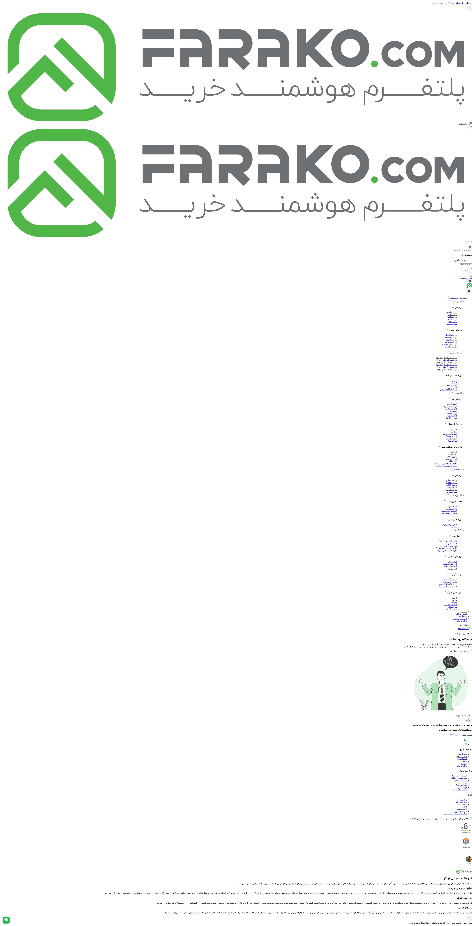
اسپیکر (454, 527)
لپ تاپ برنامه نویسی (448, 344)
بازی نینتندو (452, 562)
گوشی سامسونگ (450, 406)
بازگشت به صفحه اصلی (460, 651)
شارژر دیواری (451, 459)
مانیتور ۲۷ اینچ (451, 483)
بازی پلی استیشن (450, 564)
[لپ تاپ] (466, 269)
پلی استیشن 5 (451, 543)
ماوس (454, 380)
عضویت (468, 720)
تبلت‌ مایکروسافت (449, 434)
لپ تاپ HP (452, 319)
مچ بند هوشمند (451, 509)
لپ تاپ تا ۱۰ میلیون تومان (446, 358)
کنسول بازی (462, 616)
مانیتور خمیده (451, 487)
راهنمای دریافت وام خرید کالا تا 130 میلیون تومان (452, 3)
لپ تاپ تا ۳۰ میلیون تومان (446, 365)
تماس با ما (463, 804)
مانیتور (456, 469)
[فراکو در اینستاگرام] (465, 741)
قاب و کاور (452, 461)
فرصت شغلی (461, 809)
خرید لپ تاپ (462, 754)
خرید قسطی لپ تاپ (458, 776)
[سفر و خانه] (466, 271)
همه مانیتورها (452, 492)
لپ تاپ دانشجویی (450, 337)
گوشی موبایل (461, 614)
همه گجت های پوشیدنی (447, 513)
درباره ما (463, 800)
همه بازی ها (452, 569)
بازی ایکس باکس (450, 566)
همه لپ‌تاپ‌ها (451, 324)
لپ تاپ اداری (451, 340)
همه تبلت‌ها (452, 441)
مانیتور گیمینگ (451, 490)
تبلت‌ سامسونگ (451, 436)
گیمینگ (456, 530)
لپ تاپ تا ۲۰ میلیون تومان (446, 362)
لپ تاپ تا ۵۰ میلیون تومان (446, 369)
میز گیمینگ (452, 607)
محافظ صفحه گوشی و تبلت (446, 463)
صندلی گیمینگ (451, 609)
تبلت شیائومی (451, 438)
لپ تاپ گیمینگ (451, 335)
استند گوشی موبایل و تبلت (446, 466)
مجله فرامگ (462, 621)
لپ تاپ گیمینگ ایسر (449, 579)
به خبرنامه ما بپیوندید (463, 715)
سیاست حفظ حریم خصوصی (455, 814)
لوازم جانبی (454, 495)
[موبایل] (466, 267)
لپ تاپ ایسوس (451, 312)
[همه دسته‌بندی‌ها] (466, 265)
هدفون (464, 761)
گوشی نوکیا (452, 416)
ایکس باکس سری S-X (448, 541)
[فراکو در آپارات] (465, 744)
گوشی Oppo (452, 413)
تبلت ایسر (453, 429)
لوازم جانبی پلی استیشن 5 (446, 548)
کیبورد (454, 383)
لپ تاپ (456, 301)
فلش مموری (452, 387)
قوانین (464, 807)
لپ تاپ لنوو (452, 315)
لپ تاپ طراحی (451, 347)
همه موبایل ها (451, 418)
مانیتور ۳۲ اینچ (451, 485)
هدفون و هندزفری (450, 524)
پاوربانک (454, 452)
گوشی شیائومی (451, 409)
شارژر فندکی (451, 456)
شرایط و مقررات (460, 811)
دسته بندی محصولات (458, 298)
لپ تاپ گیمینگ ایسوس (447, 584)
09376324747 (463, 629)
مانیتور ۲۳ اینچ (451, 480)
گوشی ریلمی (452, 411)
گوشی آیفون (452, 404)
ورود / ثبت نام (461, 802)
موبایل (457, 393)
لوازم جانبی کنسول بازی (447, 550)
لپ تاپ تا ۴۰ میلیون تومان (446, 367)
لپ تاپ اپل (452, 322)
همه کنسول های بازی (448, 546)
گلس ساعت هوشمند (449, 511)
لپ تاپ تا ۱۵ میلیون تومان (446, 360)
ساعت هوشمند (451, 506)
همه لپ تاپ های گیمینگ (447, 586)
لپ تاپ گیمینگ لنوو (449, 582)
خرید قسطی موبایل (459, 778)
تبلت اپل (454, 431)
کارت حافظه (452, 385)
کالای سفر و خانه (460, 619)
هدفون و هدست (450, 605)
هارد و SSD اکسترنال (448, 390)
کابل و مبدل (452, 454)
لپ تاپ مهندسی (450, 342)
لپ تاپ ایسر (452, 317)
